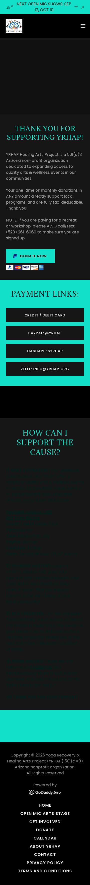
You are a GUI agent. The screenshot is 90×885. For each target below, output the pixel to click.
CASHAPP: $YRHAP (45, 351)
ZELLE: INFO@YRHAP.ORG (45, 368)
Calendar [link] (45, 838)
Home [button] (45, 805)
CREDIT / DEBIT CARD (45, 315)
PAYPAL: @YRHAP (45, 333)
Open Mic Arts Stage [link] (45, 813)
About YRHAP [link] (45, 846)
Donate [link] (45, 830)
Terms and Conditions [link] (45, 871)
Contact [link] (45, 854)
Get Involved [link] (44, 822)
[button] (83, 26)
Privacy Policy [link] (45, 863)
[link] (14, 26)
